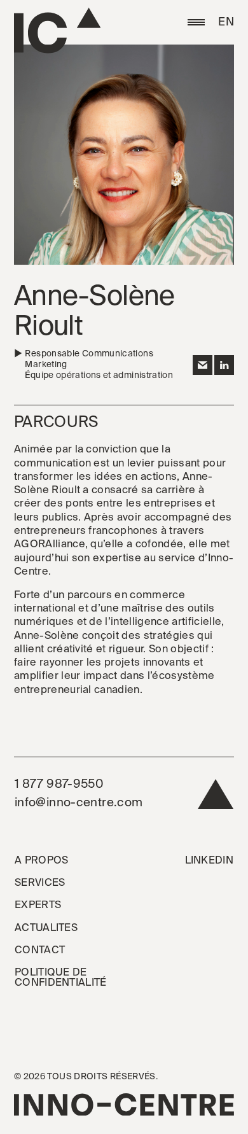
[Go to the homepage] (57, 30)
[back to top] (216, 797)
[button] (196, 22)
